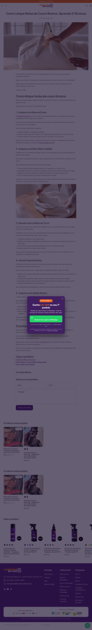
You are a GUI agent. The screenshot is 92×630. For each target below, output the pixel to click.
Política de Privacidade (53, 330)
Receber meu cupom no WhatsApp (46, 320)
